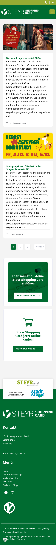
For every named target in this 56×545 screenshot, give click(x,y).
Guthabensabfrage (12, 474)
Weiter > (40, 247)
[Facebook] (6, 493)
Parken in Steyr (10, 485)
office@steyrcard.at (15, 453)
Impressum (31, 536)
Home (6, 471)
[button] (52, 12)
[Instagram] (12, 493)
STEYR (8, 481)
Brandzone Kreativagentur (15, 532)
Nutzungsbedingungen (14, 536)
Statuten (21, 539)
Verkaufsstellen (10, 478)
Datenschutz (44, 536)
